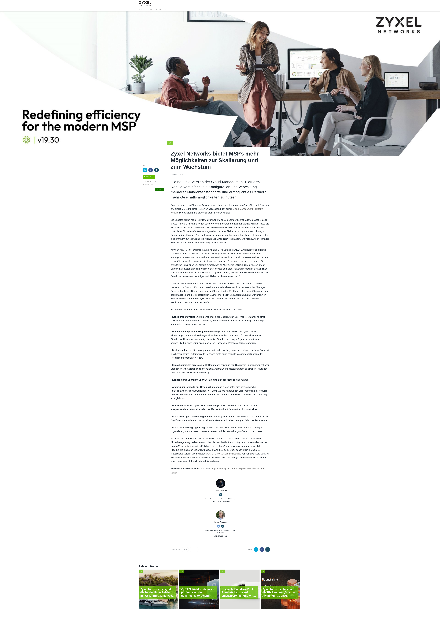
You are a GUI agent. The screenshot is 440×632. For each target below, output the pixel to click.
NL (160, 9)
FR (156, 9)
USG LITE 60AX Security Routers (223, 453)
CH (147, 9)
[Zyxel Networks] (146, 6)
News (141, 9)
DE (151, 9)
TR (165, 9)
